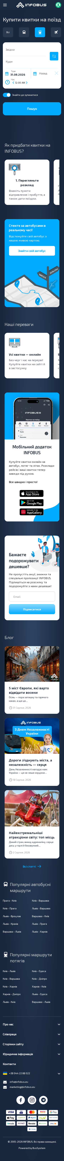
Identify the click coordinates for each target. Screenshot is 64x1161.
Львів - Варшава (41, 908)
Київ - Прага (10, 908)
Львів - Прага (39, 923)
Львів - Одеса (39, 994)
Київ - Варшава (40, 900)
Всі (8, 32)
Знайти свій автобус (32, 250)
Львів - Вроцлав (12, 916)
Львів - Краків (10, 923)
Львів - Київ (9, 1001)
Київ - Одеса (39, 971)
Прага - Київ (10, 900)
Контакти (9, 1064)
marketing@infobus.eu (22, 1086)
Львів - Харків (39, 931)
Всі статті (29, 866)
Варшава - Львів (12, 931)
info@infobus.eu (19, 1081)
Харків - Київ (39, 986)
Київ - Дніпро (39, 978)
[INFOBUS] (31, 4)
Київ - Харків (10, 986)
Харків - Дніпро (12, 994)
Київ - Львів (9, 971)
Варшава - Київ (40, 916)
